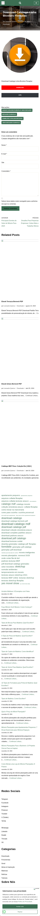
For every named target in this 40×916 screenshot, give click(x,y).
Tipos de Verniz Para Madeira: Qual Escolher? (17, 667)
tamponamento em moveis (12, 572)
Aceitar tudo (20, 906)
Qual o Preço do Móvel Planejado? (13, 711)
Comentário (5, 171)
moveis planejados (9, 555)
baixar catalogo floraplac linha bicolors (16, 110)
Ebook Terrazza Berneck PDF (12, 301)
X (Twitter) (4, 817)
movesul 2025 (24, 555)
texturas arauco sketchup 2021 (14, 575)
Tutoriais (4, 878)
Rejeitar (20, 912)
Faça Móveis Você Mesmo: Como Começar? (16, 607)
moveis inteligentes (27, 552)
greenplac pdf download (11, 550)
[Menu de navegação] (36, 3)
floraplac (32, 544)
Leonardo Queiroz (11, 21)
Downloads (6, 24)
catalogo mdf (8, 504)
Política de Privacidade (25, 901)
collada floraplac (31, 507)
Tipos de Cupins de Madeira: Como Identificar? (17, 651)
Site (2, 162)
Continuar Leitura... (12, 603)
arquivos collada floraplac (12, 498)
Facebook (4, 803)
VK (2, 842)
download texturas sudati (11, 541)
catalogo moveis (23, 504)
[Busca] (20, 3)
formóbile (6, 546)
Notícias (4, 874)
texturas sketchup (26, 578)
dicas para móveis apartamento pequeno (25, 515)
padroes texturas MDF (10, 561)
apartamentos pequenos (26, 495)
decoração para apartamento (8, 515)
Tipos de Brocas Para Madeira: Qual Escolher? (17, 623)
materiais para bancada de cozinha (9, 552)
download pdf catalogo (13, 538)
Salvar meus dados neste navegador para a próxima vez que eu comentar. (19, 202)
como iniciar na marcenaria (12, 510)
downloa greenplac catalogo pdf (14, 544)
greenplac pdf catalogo (22, 547)
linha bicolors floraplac (11, 122)
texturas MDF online (9, 578)
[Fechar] (36, 889)
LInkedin (4, 831)
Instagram (4, 806)
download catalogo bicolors (12, 118)
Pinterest (4, 810)
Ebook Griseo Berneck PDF (11, 384)
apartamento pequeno (10, 495)
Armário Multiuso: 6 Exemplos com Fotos (15, 591)
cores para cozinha (9, 512)
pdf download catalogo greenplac (15, 564)
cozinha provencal (26, 512)
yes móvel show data (25, 583)
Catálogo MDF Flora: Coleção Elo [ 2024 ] (16, 466)
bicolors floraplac (9, 114)
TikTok (3, 821)
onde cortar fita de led (10, 558)
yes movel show (10, 583)
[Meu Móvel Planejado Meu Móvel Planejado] (3, 3)
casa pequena (33, 501)
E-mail (4, 154)
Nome (4, 145)
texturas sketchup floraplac (12, 581)
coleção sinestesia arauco (12, 507)
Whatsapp (4, 828)
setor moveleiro (7, 567)
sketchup (20, 566)
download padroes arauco (12, 536)
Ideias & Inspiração (8, 867)
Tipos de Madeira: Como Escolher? (13, 698)
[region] (20, 902)
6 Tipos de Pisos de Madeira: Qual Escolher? (17, 636)
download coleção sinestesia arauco (16, 530)
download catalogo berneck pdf (14, 521)
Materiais (4, 871)
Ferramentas (5, 860)
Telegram (4, 799)
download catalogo (11, 518)
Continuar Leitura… (32, 395)
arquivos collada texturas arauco (15, 501)
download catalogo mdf (15, 524)
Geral (3, 863)
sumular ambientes (9, 569)
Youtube (4, 814)
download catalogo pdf (13, 527)
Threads (4, 839)
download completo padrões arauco (16, 533)
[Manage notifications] (4, 911)
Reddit (3, 835)
